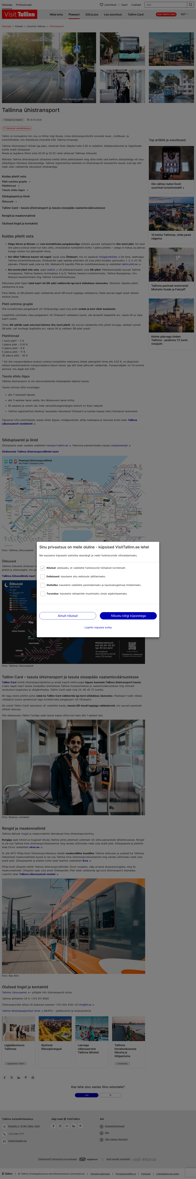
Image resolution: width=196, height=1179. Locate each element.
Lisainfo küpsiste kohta (98, 627)
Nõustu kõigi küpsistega (128, 616)
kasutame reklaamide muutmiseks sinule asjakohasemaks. (87, 593)
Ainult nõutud (67, 616)
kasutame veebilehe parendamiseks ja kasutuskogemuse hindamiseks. (94, 585)
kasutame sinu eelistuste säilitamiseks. (76, 576)
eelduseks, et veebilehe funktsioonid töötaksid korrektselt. (86, 567)
